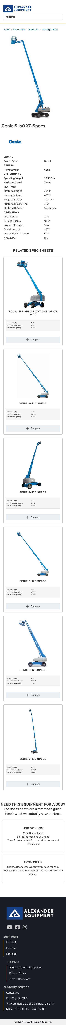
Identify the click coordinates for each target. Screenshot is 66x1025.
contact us (12, 992)
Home (6, 29)
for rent (11, 942)
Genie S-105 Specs (32, 492)
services (11, 953)
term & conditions (19, 979)
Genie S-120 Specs (32, 581)
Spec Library (19, 29)
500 (32, 328)
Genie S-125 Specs (33, 670)
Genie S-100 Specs (33, 403)
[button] (33, 339)
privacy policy (17, 973)
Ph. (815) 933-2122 (17, 998)
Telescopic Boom (50, 29)
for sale (11, 947)
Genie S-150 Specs (32, 758)
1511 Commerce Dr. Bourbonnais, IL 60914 (30, 1003)
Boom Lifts (34, 29)
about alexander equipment (25, 967)
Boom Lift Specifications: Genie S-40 (33, 313)
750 (32, 772)
